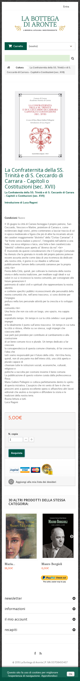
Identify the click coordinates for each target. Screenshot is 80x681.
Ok (70, 674)
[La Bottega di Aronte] (40, 22)
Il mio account (16, 619)
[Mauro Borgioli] (58, 536)
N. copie (13, 434)
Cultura (20, 67)
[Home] (8, 67)
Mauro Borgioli (51, 564)
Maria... (10, 564)
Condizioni (11, 217)
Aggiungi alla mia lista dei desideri (35, 482)
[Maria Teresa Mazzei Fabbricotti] (21, 536)
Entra (66, 6)
